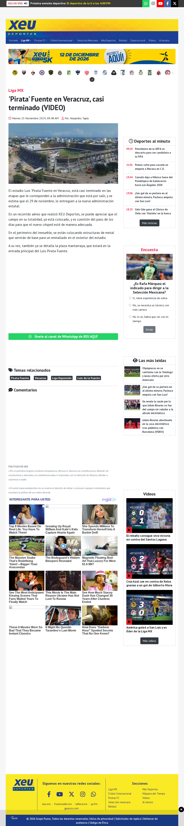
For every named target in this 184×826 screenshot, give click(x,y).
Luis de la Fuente (88, 378)
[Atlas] (33, 73)
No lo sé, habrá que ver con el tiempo (150, 319)
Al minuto (164, 40)
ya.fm (94, 804)
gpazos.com (71, 808)
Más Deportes (108, 40)
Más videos (149, 641)
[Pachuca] (96, 73)
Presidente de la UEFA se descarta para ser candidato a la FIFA (153, 152)
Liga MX (25, 40)
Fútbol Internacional (61, 40)
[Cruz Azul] (42, 73)
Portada (13, 40)
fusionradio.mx (63, 804)
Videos (152, 40)
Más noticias (149, 223)
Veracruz (40, 378)
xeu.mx (46, 804)
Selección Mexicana (87, 40)
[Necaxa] (87, 73)
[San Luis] (132, 73)
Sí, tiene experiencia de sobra (150, 298)
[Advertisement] (63, 431)
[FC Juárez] (51, 73)
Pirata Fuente (20, 378)
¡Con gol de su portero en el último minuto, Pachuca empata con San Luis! (154, 197)
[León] (69, 73)
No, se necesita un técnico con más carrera (151, 307)
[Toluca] (168, 73)
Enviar (149, 329)
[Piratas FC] (92, 80)
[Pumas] (114, 73)
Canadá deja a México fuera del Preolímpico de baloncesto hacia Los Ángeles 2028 (153, 181)
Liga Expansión (62, 378)
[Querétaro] (123, 73)
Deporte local (138, 40)
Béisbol (123, 40)
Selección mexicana (119, 802)
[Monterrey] (78, 73)
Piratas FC (39, 40)
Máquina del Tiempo (153, 793)
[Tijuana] (159, 73)
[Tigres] (150, 73)
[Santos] (141, 73)
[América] (15, 73)
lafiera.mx (81, 804)
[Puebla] (105, 73)
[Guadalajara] (60, 73)
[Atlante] (24, 73)
